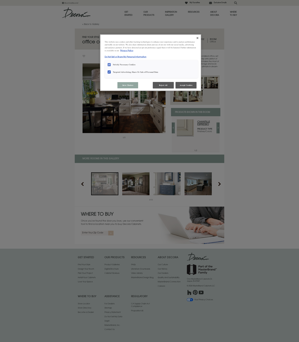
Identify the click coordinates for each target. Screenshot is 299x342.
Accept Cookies (186, 85)
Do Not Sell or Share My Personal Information (125, 57)
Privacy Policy (126, 51)
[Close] (197, 38)
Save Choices (127, 85)
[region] (150, 62)
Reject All (163, 85)
